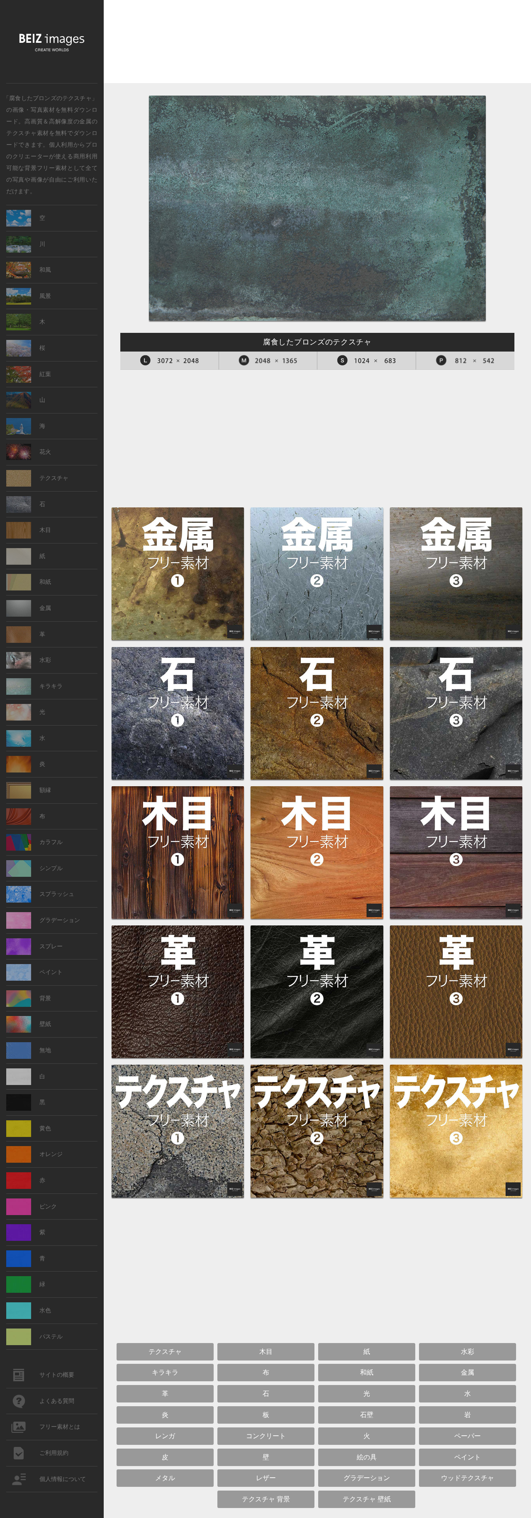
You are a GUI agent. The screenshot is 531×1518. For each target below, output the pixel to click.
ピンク (48, 1206)
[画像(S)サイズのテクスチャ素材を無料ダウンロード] (366, 361)
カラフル (51, 842)
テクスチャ (53, 478)
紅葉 (45, 374)
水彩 (45, 660)
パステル (51, 1336)
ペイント (51, 972)
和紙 (45, 582)
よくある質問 (56, 1401)
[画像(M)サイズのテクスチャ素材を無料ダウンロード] (268, 361)
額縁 (45, 790)
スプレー (51, 946)
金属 (85, 121)
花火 (45, 452)
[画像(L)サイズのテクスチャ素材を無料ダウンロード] (169, 361)
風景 (45, 296)
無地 (45, 1050)
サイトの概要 (56, 1375)
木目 (45, 530)
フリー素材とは (59, 1427)
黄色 (45, 1128)
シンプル (51, 868)
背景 (45, 998)
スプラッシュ (56, 894)
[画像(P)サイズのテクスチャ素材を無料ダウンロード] (465, 361)
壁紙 (45, 1024)
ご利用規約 (53, 1453)
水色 (45, 1310)
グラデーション (59, 920)
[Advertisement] (317, 44)
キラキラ (51, 686)
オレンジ (51, 1154)
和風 (45, 270)
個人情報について (62, 1479)
